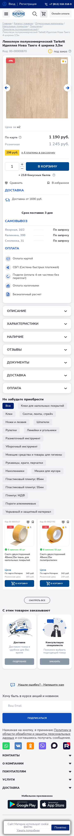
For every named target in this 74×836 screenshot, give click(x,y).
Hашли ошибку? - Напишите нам (40, 685)
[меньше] (22, 168)
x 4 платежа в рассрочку (38, 152)
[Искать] (34, 14)
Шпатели (43, 422)
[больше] (22, 164)
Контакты (11, 755)
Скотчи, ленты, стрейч (38, 414)
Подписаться (37, 718)
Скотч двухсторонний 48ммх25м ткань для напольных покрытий (17, 557)
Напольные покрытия (15, 26)
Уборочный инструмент (21, 446)
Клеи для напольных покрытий (42, 406)
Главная (7, 23)
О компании (13, 764)
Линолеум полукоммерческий (20, 29)
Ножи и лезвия (16, 422)
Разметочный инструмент (23, 438)
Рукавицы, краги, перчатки (24, 463)
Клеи (9, 414)
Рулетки (11, 430)
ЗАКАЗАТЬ (54, 661)
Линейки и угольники (41, 430)
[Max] (54, 745)
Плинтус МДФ (15, 495)
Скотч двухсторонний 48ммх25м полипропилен (52, 557)
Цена (8, 569)
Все (8, 406)
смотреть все (37, 600)
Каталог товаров (23, 23)
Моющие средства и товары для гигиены (34, 455)
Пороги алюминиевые (21, 504)
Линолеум (36, 26)
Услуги (8, 780)
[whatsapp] (6, 745)
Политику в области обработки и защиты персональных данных (36, 734)
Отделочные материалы (49, 23)
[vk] (18, 745)
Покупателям (14, 771)
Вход (12, 4)
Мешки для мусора (47, 471)
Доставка (11, 788)
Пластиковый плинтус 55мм (25, 487)
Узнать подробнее (28, 830)
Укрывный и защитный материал (28, 512)
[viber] (42, 745)
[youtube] (66, 745)
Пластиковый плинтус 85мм (25, 479)
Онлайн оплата (60, 13)
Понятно (60, 827)
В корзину (47, 166)
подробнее (19, 661)
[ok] (30, 745)
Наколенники (15, 471)
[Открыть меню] (6, 14)
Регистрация (28, 4)
